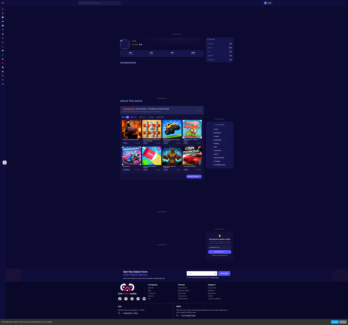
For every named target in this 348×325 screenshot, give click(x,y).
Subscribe (224, 273)
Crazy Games (182, 296)
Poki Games (182, 293)
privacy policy (215, 277)
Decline (343, 322)
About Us (151, 288)
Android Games (183, 299)
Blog (149, 290)
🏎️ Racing (150, 117)
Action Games (182, 288)
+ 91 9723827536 (187, 315)
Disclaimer (211, 290)
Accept (334, 322)
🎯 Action (133, 117)
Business (151, 296)
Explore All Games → (194, 176)
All (127, 117)
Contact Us (151, 293)
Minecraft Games (183, 290)
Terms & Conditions (214, 299)
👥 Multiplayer (160, 117)
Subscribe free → (220, 252)
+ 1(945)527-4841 (130, 313)
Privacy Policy (212, 288)
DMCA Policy (212, 293)
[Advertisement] (177, 20)
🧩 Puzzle (142, 117)
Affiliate (210, 296)
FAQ (149, 299)
